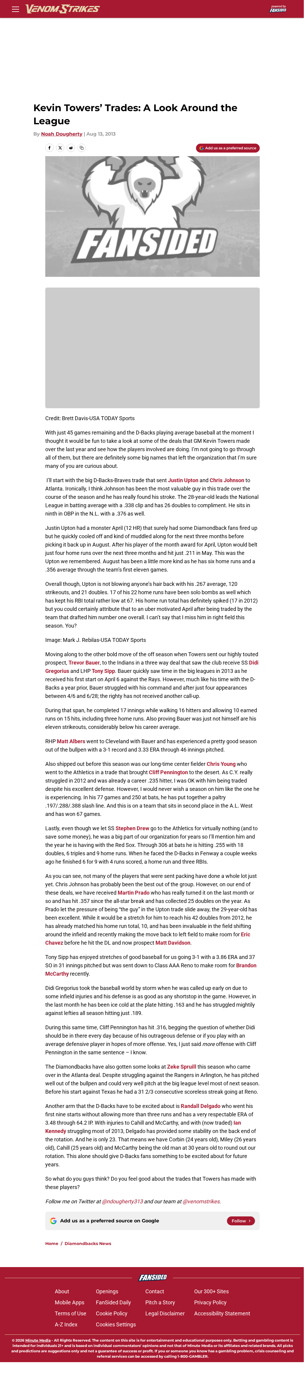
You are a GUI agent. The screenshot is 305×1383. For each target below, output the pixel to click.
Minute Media (38, 1340)
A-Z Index (66, 1324)
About (62, 1291)
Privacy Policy (210, 1302)
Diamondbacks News (88, 1243)
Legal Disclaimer (165, 1313)
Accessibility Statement (222, 1313)
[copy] (81, 148)
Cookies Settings (116, 1324)
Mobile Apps (69, 1302)
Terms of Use (70, 1313)
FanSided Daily (113, 1302)
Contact (154, 1291)
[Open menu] (15, 9)
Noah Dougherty (62, 134)
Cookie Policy (111, 1313)
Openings (107, 1291)
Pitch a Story (160, 1302)
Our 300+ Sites (211, 1291)
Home (51, 1243)
